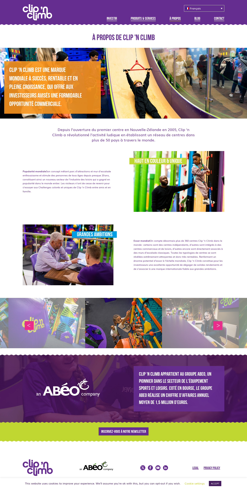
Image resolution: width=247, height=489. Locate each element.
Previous (29, 325)
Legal (195, 468)
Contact (219, 19)
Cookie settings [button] (195, 483)
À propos (175, 19)
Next (217, 325)
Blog (197, 19)
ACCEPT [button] (215, 483)
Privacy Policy (212, 468)
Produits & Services (143, 19)
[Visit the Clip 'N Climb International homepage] (40, 475)
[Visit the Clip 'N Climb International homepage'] (39, 11)
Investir (112, 19)
